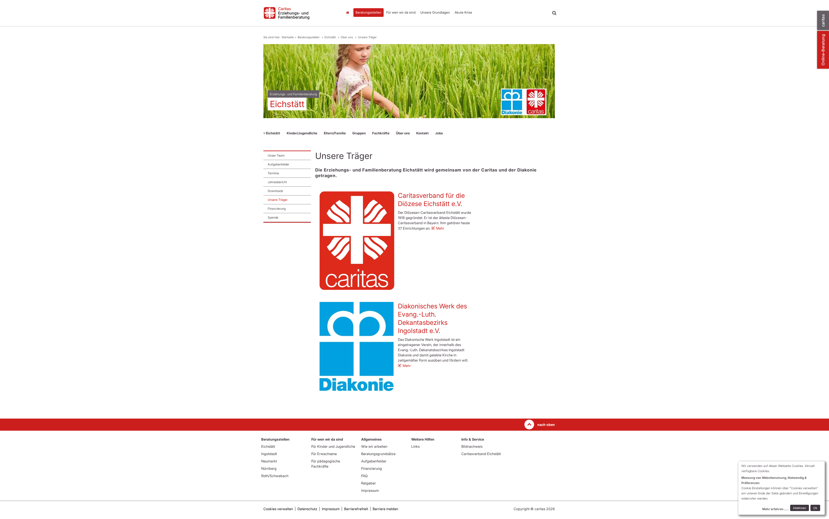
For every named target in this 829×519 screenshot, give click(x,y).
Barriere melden (385, 509)
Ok (815, 508)
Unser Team (276, 155)
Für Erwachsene (324, 454)
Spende (273, 217)
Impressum (370, 490)
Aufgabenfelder (278, 164)
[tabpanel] (409, 81)
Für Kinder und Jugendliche (333, 446)
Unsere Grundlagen (435, 12)
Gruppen (359, 133)
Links (415, 446)
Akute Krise (463, 12)
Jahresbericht (277, 182)
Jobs (439, 133)
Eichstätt (330, 37)
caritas (823, 20)
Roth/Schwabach (274, 476)
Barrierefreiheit (356, 509)
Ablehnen (799, 508)
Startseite (348, 12)
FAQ (364, 476)
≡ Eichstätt (271, 133)
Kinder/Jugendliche (302, 133)
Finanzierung (277, 208)
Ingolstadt (269, 454)
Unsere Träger (367, 37)
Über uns (347, 37)
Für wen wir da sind (401, 12)
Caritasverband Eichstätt (481, 454)
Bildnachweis (472, 446)
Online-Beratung (823, 49)
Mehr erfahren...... (775, 509)
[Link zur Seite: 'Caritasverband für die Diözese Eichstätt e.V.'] (357, 240)
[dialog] (781, 488)
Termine (273, 173)
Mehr (440, 228)
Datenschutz (307, 509)
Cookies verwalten (278, 509)
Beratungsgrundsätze (378, 454)
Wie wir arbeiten (374, 446)
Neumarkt (269, 461)
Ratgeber (368, 483)
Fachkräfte (380, 133)
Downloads (275, 191)
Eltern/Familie (335, 133)
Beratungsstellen (368, 12)
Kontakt (422, 133)
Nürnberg (269, 468)
